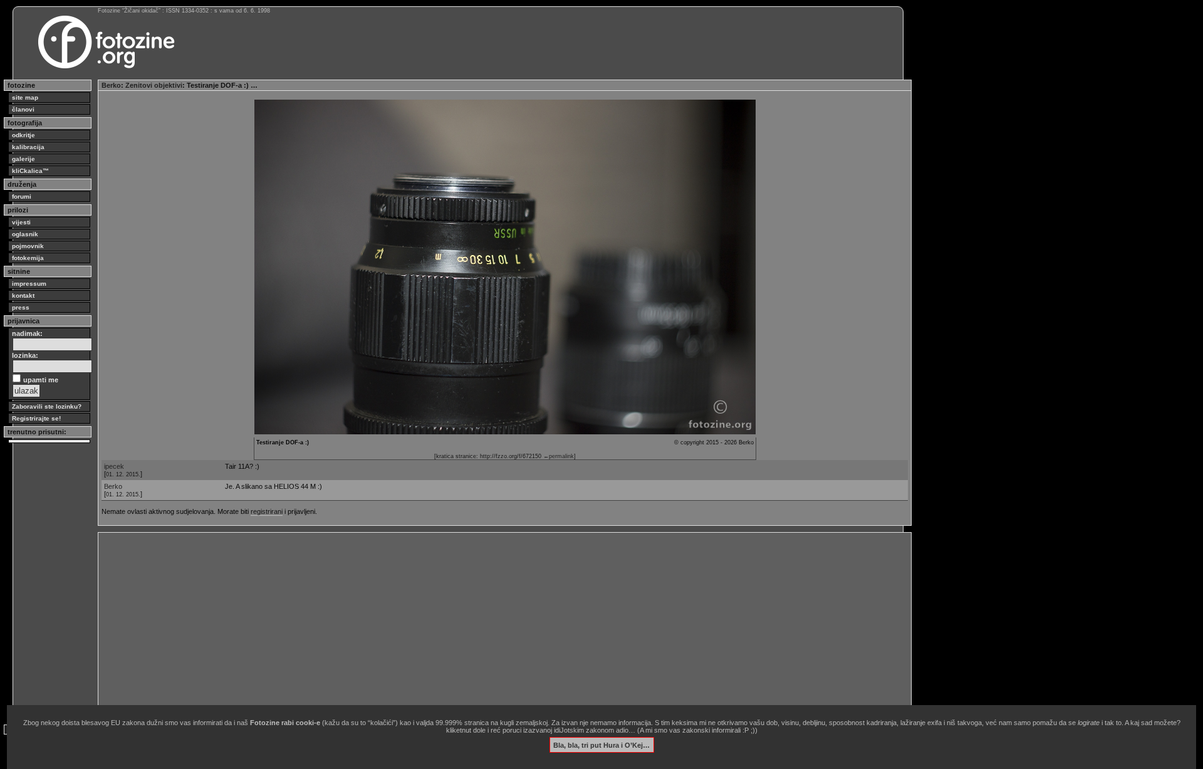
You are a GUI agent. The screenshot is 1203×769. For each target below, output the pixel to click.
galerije (23, 158)
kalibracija (28, 147)
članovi (23, 109)
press (20, 307)
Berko (111, 85)
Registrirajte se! (36, 418)
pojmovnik (28, 246)
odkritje (23, 135)
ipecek (114, 466)
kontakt (23, 295)
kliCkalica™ (30, 170)
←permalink (558, 456)
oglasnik (25, 234)
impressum (29, 283)
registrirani (267, 511)
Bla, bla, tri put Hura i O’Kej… (601, 744)
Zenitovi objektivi (153, 85)
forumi (21, 196)
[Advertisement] (477, 623)
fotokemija (28, 257)
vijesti (21, 222)
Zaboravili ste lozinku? (46, 406)
